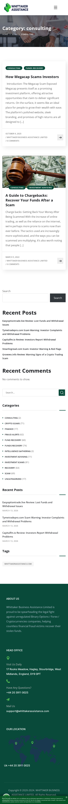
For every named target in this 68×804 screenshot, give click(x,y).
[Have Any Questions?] (8, 681)
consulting (13, 68)
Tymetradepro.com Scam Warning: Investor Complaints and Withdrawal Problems (32, 332)
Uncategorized (13, 479)
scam (7, 473)
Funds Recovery (34, 68)
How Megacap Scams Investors (32, 76)
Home (5, 34)
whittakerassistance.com (18, 564)
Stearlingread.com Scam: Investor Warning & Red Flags (31, 348)
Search (6, 291)
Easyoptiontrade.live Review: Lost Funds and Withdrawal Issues (33, 322)
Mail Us (10, 706)
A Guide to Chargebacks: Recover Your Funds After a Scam (29, 200)
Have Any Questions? (18, 687)
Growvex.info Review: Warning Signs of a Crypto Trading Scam (32, 356)
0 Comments (13, 140)
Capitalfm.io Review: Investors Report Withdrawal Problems (29, 341)
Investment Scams (15, 462)
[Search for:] (34, 392)
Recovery (10, 467)
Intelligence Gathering (18, 451)
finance (9, 429)
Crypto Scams (12, 423)
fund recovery (13, 440)
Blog (14, 34)
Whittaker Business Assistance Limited (27, 137)
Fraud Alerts (12, 434)
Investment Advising (40, 187)
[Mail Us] (7, 699)
